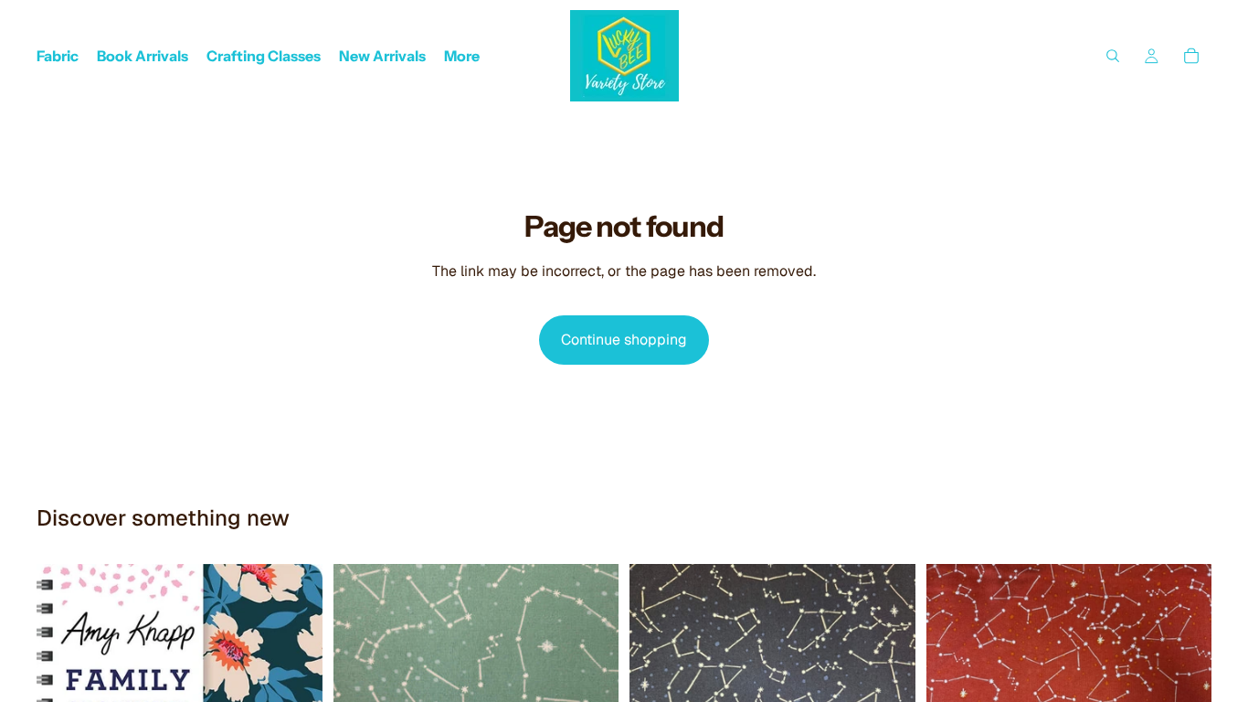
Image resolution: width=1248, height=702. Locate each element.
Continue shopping (624, 339)
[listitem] (462, 55)
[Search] (1113, 56)
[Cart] (1191, 56)
